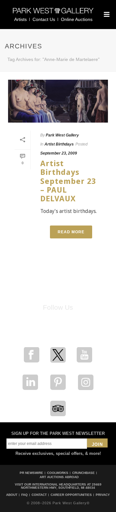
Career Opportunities (71, 495)
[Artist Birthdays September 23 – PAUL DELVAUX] (58, 101)
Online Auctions (76, 19)
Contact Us (44, 19)
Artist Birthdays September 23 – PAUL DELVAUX (68, 181)
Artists (20, 19)
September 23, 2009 (58, 153)
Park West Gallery (62, 135)
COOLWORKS (57, 473)
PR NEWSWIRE (31, 473)
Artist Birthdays (59, 144)
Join (97, 444)
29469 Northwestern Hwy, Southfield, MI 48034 (61, 486)
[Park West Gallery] (53, 13)
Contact (39, 495)
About (11, 495)
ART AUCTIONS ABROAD (59, 477)
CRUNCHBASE (83, 473)
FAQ (24, 495)
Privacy (103, 495)
